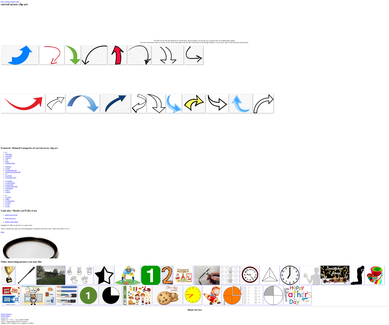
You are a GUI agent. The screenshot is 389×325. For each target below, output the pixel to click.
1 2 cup (7, 206)
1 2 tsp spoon (9, 185)
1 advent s (8, 158)
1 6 (6, 195)
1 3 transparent (9, 201)
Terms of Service (6, 314)
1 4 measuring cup (11, 170)
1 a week (8, 203)
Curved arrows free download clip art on (78, 110)
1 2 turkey (8, 197)
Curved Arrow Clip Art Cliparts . (263, 110)
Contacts (7, 2)
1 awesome (8, 156)
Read (2, 232)
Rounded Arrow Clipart (72, 62)
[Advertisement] (194, 23)
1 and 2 (7, 190)
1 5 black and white (11, 186)
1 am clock (8, 154)
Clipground (10, 318)
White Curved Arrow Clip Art (156, 110)
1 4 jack (7, 168)
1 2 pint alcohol (10, 183)
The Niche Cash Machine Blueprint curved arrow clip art (173, 108)
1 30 (6, 159)
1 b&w (7, 199)
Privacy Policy (5, 316)
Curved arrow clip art (8, 62)
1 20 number (9, 188)
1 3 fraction (8, 181)
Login (17, 2)
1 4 (6, 174)
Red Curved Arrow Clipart (9, 110)
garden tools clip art (11, 215)
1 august (7, 192)
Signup (12, 2)
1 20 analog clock (10, 177)
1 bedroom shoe (10, 163)
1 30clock (8, 167)
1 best (7, 161)
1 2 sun (7, 204)
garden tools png (10, 218)
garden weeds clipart (11, 222)
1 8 (6, 152)
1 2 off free (8, 176)
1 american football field (12, 172)
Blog (2, 2)
